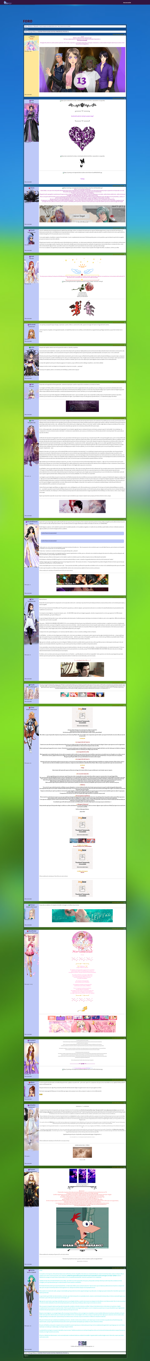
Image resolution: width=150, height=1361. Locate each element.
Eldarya (32, 36)
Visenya (32, 905)
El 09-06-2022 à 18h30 (118, 902)
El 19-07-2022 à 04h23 (118, 1167)
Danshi (32, 230)
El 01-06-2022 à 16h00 (119, 98)
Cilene (32, 707)
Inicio (26, 26)
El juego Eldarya (32, 31)
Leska (32, 347)
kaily (32, 100)
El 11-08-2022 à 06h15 (118, 1268)
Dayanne (32, 1169)
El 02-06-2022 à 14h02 (119, 345)
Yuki (32, 384)
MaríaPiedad (32, 931)
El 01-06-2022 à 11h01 (119, 34)
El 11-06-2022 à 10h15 (118, 1080)
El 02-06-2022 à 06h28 (119, 254)
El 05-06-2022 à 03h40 (118, 519)
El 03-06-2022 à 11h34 (119, 418)
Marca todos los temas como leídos (64, 26)
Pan (32, 599)
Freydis (32, 685)
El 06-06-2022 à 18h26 (118, 682)
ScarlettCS (32, 1040)
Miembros (30, 26)
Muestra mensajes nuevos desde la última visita (48, 26)
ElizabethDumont (32, 521)
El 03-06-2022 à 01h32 (119, 382)
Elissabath (32, 324)
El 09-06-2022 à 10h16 (118, 705)
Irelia (32, 420)
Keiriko (32, 1270)
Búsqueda (36, 26)
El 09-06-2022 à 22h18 (118, 928)
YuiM (32, 256)
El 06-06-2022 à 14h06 (118, 597)
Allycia (32, 1082)
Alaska (32, 188)
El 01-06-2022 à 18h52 (119, 185)
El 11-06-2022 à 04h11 (118, 1038)
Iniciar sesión (127, 2)
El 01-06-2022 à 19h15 (119, 228)
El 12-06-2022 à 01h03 (118, 1103)
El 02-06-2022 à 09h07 (119, 322)
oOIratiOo (32, 1105)
